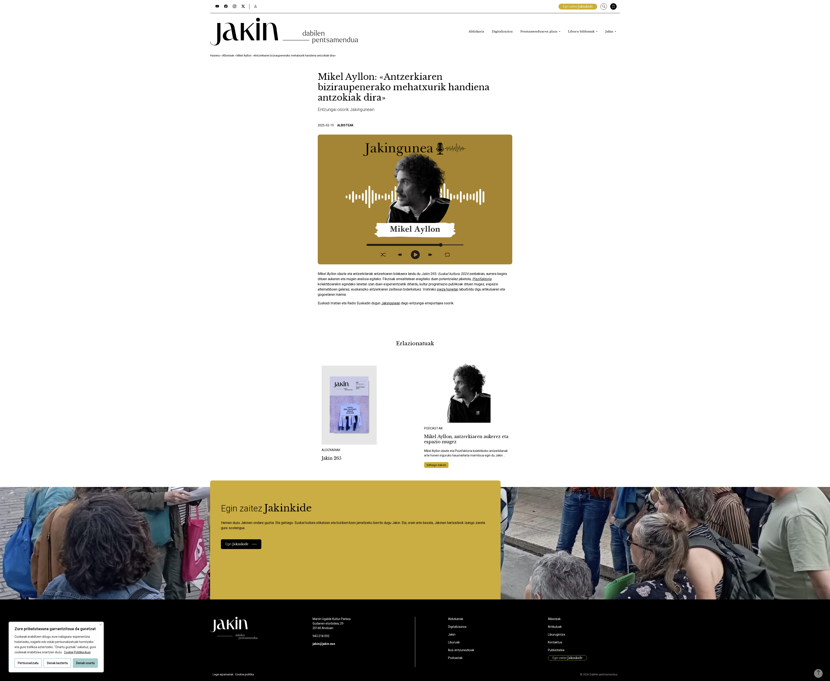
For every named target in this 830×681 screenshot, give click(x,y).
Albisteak (228, 55)
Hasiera (215, 55)
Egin (237, 544)
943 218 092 (321, 636)
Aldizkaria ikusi (336, 438)
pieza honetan (447, 289)
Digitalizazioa (502, 31)
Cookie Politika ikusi (77, 652)
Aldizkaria (476, 31)
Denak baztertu (57, 663)
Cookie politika (244, 674)
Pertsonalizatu (28, 663)
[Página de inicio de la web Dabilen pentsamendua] (284, 32)
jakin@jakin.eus (324, 644)
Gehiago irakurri (436, 465)
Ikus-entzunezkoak (461, 650)
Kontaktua (555, 642)
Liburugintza (556, 634)
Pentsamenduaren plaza (539, 31)
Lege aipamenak (223, 674)
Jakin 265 (331, 458)
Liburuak (454, 642)
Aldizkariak (455, 619)
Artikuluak (555, 626)
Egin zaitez (578, 6)
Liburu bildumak (581, 31)
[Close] (100, 624)
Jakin (609, 31)
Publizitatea (556, 650)
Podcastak (455, 658)
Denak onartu (85, 663)
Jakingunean (390, 303)
